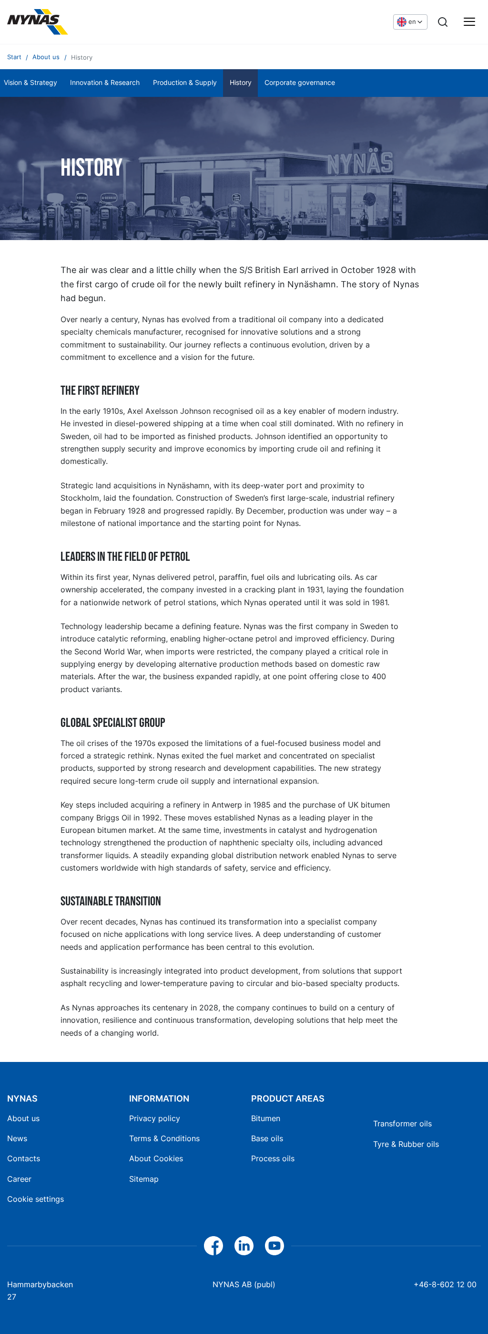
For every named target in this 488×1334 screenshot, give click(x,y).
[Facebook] (213, 1245)
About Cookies (156, 1158)
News (17, 1138)
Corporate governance (299, 82)
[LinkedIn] (244, 1245)
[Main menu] (469, 22)
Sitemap (144, 1179)
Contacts (23, 1158)
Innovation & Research (105, 82)
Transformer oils (402, 1123)
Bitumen (265, 1118)
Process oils (273, 1158)
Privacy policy (154, 1118)
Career (19, 1179)
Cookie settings (35, 1199)
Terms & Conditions (164, 1138)
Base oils (267, 1138)
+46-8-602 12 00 (445, 1284)
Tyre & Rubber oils (406, 1144)
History (241, 82)
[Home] (37, 22)
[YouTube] (274, 1245)
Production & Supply (185, 82)
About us (23, 1118)
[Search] (442, 22)
